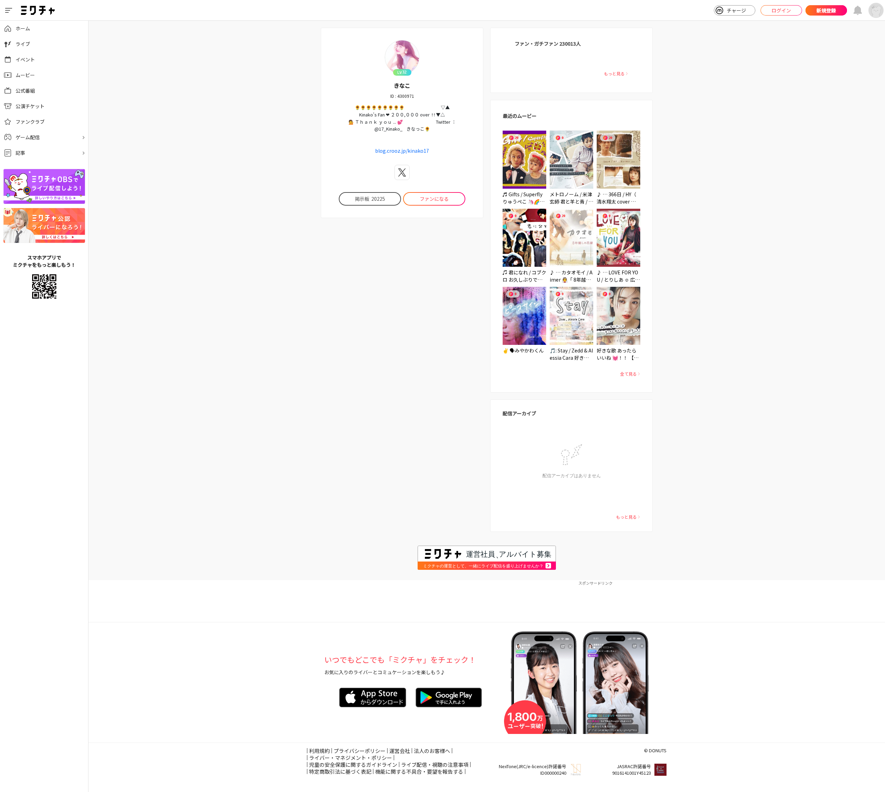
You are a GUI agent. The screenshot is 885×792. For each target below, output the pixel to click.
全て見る (628, 374)
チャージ (736, 10)
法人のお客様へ (432, 750)
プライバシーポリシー (359, 750)
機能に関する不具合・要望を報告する (419, 771)
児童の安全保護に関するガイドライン (353, 764)
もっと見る (614, 73)
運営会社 (399, 750)
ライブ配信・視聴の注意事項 (434, 764)
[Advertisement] (487, 601)
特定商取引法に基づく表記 (340, 771)
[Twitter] (402, 172)
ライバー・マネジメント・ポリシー (350, 757)
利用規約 (319, 750)
